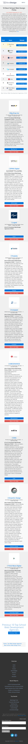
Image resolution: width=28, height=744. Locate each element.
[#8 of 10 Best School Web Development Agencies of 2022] (14, 490)
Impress (17, 741)
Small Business (14, 704)
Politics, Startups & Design (14, 692)
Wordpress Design (14, 705)
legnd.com (22, 57)
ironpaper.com (22, 69)
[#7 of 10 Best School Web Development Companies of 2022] (14, 430)
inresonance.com (22, 74)
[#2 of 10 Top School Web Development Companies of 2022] (14, 161)
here (18, 31)
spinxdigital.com (22, 51)
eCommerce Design (14, 709)
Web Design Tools (22, 715)
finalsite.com (22, 63)
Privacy (14, 674)
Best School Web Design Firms (12, 645)
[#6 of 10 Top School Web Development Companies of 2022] (14, 356)
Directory (14, 672)
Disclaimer (14, 676)
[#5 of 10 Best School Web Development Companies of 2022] (14, 302)
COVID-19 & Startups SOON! (14, 684)
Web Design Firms (14, 700)
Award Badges (14, 670)
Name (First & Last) (7, 720)
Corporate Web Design (14, 702)
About (14, 666)
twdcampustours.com (22, 88)
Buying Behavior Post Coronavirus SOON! (14, 686)
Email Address (5, 726)
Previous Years (13, 633)
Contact (14, 668)
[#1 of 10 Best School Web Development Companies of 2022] (14, 105)
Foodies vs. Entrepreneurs (14, 690)
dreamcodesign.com (22, 83)
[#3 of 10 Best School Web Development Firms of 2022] (14, 215)
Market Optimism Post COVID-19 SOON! (14, 688)
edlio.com (22, 79)
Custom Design (14, 707)
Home (5, 643)
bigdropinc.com (22, 45)
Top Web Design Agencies (14, 643)
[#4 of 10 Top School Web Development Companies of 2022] (14, 248)
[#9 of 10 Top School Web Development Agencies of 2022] (14, 558)
